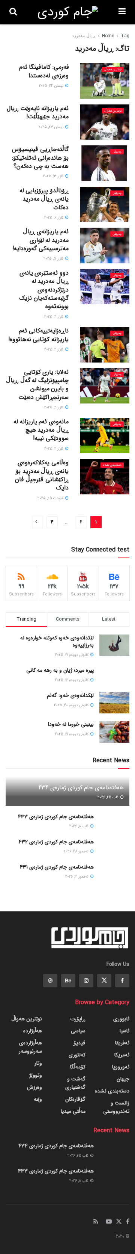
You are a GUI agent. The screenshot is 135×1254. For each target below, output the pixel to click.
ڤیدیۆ (80, 1043)
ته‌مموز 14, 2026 (77, 876)
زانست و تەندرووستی (116, 1107)
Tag (125, 35)
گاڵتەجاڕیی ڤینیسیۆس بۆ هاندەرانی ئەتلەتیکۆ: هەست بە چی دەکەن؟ (40, 158)
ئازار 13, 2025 (53, 176)
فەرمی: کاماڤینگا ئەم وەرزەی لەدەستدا (44, 71)
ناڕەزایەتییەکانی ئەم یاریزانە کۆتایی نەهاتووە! (38, 335)
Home (108, 35)
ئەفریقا (122, 1043)
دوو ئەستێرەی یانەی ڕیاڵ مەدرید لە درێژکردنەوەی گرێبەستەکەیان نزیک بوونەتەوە (44, 289)
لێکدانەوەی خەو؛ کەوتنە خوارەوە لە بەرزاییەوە (57, 642)
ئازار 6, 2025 (54, 218)
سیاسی (78, 1031)
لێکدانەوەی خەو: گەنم (70, 695)
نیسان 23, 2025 (51, 127)
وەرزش (117, 152)
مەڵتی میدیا (73, 1111)
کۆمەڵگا (78, 1067)
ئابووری (121, 1019)
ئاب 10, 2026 (79, 826)
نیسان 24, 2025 (51, 86)
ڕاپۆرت (78, 1019)
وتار (38, 1063)
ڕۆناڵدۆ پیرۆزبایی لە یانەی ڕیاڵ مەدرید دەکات (44, 199)
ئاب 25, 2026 (109, 797)
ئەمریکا (121, 1055)
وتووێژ (35, 1075)
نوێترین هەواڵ (113, 69)
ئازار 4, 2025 (54, 317)
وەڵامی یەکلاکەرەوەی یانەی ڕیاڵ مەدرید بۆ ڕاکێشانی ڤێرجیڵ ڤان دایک (42, 475)
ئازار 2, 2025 (54, 349)
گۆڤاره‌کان (75, 1099)
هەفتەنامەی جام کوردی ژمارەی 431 (57, 867)
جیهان (123, 1079)
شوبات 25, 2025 (51, 498)
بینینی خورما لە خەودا (71, 724)
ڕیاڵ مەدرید (83, 35)
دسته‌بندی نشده (112, 465)
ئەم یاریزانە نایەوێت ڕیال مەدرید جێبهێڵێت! (38, 112)
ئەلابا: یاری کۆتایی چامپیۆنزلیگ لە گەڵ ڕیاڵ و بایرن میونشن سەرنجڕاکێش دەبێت (37, 384)
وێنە (38, 1099)
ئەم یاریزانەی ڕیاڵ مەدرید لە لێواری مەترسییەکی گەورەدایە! (40, 240)
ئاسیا (124, 1031)
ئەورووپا (120, 1067)
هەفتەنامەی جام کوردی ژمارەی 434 (81, 787)
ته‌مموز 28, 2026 (77, 851)
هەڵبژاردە (32, 1031)
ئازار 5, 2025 (54, 258)
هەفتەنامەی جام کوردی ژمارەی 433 (56, 817)
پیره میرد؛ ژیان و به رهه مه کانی (60, 670)
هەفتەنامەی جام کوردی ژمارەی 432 (56, 842)
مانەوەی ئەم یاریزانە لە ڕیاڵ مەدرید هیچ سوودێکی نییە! (41, 430)
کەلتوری (77, 1055)
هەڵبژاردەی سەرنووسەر (30, 1047)
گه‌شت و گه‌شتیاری (75, 1083)
